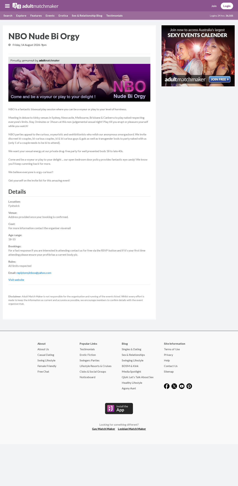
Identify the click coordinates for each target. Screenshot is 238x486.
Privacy (168, 354)
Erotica (63, 15)
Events (50, 15)
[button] (7, 6)
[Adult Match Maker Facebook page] (167, 385)
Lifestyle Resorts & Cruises (96, 366)
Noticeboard (87, 377)
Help (167, 360)
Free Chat (43, 371)
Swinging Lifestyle (132, 360)
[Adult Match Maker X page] (174, 385)
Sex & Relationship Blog (87, 15)
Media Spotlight (131, 371)
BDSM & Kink (130, 366)
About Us (43, 349)
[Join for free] (198, 55)
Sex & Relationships (133, 354)
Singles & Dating (131, 349)
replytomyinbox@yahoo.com (34, 272)
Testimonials (114, 15)
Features (36, 15)
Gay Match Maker (103, 428)
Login (227, 6)
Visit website (16, 279)
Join (214, 6)
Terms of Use (172, 349)
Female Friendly (46, 366)
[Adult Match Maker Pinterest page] (189, 385)
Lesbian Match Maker (132, 428)
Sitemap (169, 371)
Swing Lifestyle (46, 360)
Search (7, 15)
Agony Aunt (129, 388)
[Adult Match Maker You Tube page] (182, 385)
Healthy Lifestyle (132, 382)
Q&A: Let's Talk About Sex (137, 377)
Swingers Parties (89, 360)
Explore (21, 15)
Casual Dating (45, 354)
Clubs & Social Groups (93, 371)
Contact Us (171, 366)
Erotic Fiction (88, 354)
